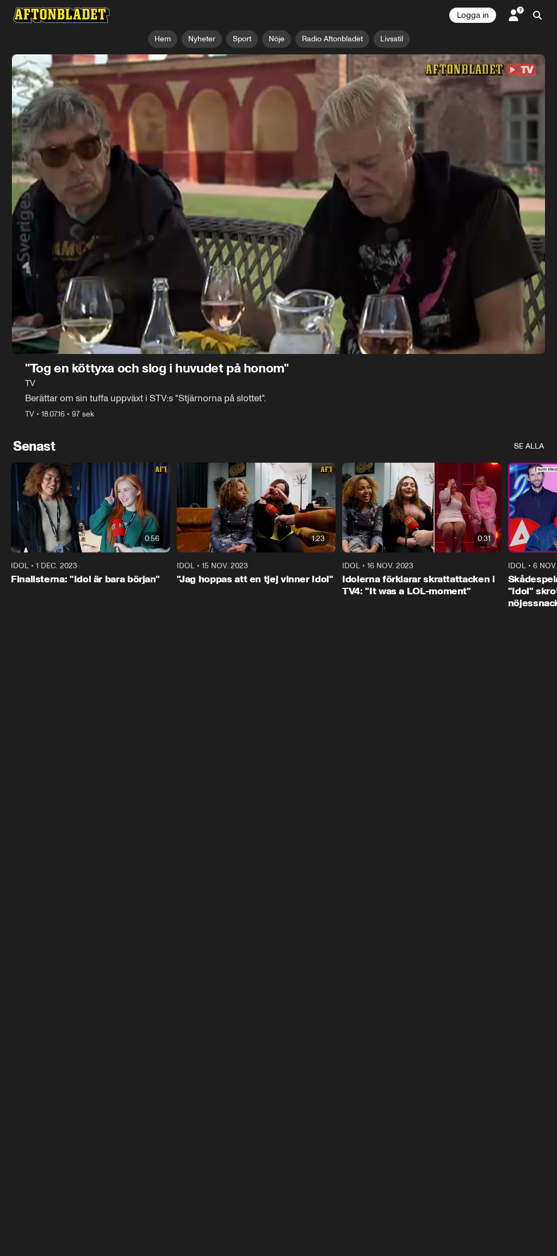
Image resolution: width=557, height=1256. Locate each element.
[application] (278, 204)
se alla (529, 446)
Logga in (472, 15)
